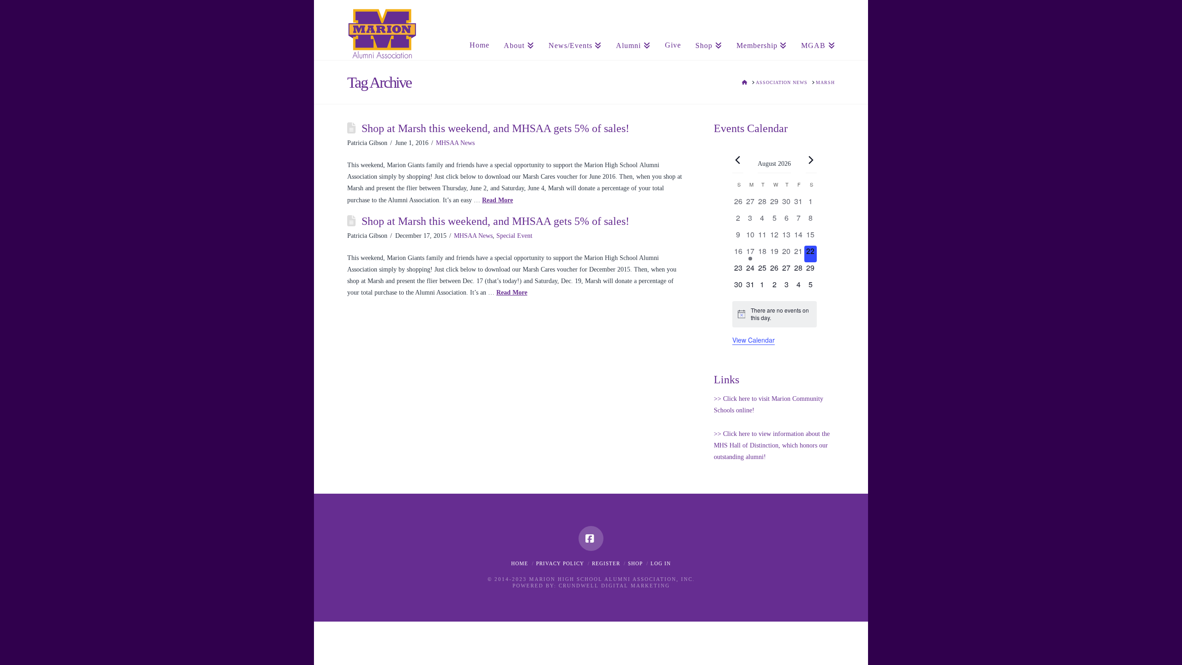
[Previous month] (737, 160)
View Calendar (753, 340)
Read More (497, 200)
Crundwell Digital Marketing (614, 585)
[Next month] (811, 160)
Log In (661, 563)
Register (606, 563)
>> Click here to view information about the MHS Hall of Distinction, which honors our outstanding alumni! (772, 445)
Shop (635, 563)
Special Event (514, 235)
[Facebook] (591, 538)
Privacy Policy (560, 563)
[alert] (774, 314)
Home (519, 563)
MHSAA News (455, 142)
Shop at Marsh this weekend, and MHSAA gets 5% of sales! (495, 128)
